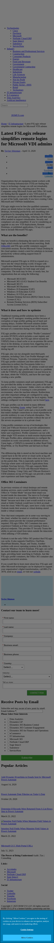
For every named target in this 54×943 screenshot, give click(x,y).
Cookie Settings (27, 930)
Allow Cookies (27, 938)
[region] (27, 926)
